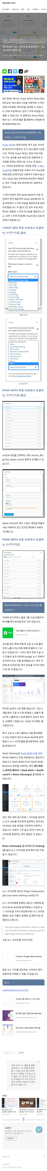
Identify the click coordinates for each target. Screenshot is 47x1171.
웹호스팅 (15, 9)
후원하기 (36, 9)
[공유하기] (9, 1053)
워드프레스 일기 (9, 3)
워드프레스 (6, 9)
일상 (28, 9)
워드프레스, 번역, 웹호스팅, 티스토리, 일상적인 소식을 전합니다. (18, 1132)
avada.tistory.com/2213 (15, 990)
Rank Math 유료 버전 (32, 753)
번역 (22, 9)
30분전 (8, 1127)
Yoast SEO (7, 144)
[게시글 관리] (12, 1053)
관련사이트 (6, 1157)
